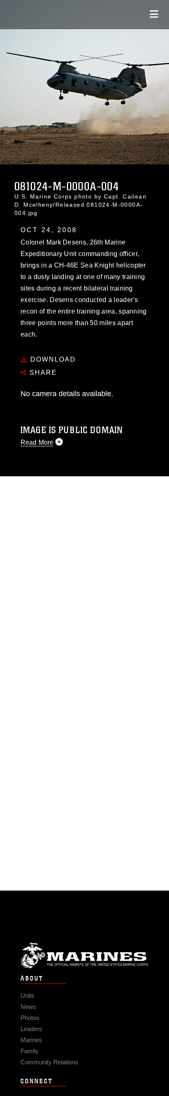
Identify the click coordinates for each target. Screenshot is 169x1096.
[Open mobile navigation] (154, 14)
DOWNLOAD (52, 359)
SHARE (42, 372)
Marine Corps (84, 955)
